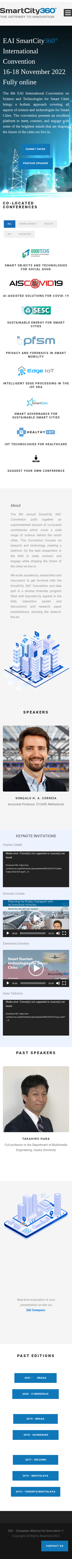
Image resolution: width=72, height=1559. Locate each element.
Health (48, 224)
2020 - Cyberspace (35, 1393)
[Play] (8, 933)
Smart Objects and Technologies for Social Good (36, 267)
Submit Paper (35, 149)
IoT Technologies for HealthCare (36, 444)
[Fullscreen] (64, 933)
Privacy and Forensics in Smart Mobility (36, 355)
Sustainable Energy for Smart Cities (36, 324)
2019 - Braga (35, 1418)
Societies (25, 234)
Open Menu (68, 12)
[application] (36, 869)
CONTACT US (54, 1545)
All (9, 224)
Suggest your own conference (36, 471)
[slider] (33, 933)
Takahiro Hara (36, 1139)
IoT (9, 234)
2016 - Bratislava (35, 1475)
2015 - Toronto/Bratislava (35, 1491)
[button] (36, 918)
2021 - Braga (35, 1377)
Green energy (28, 224)
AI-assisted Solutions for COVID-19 (36, 296)
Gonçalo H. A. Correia (36, 798)
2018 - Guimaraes (35, 1434)
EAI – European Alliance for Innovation (34, 1531)
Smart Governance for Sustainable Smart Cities (36, 415)
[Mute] (58, 933)
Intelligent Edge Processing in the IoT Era (36, 385)
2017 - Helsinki (35, 1459)
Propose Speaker (35, 163)
